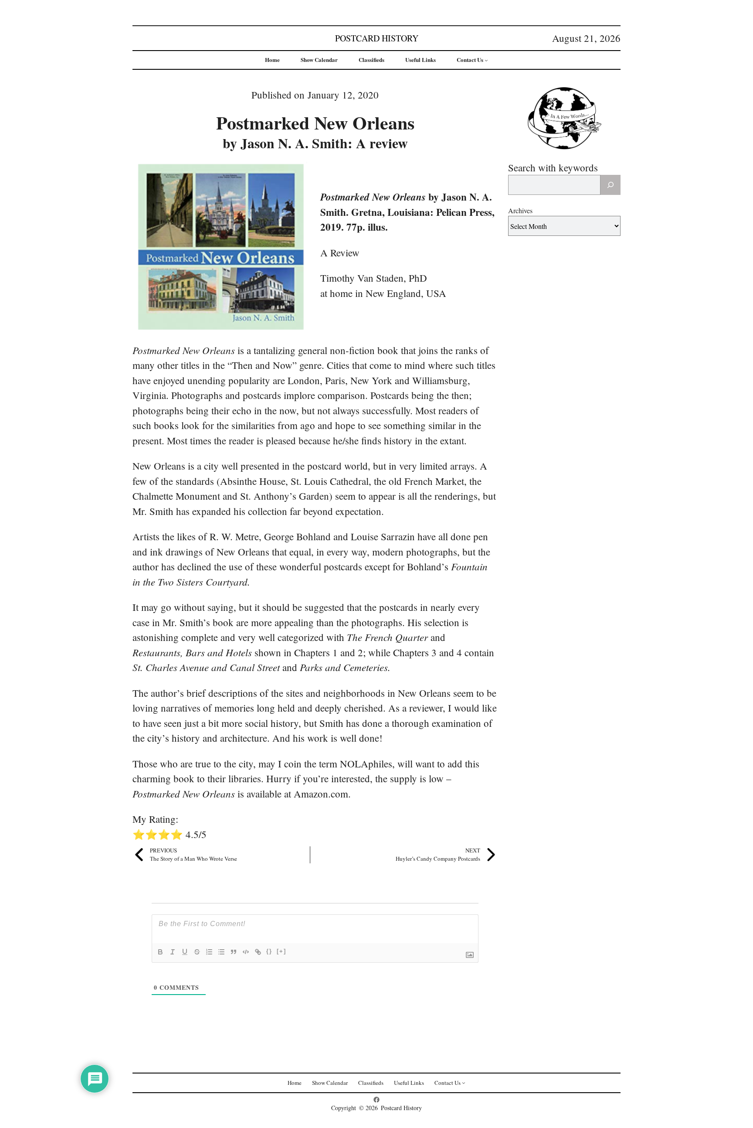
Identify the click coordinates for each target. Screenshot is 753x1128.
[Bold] (160, 952)
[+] (281, 951)
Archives (520, 210)
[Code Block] (246, 952)
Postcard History (376, 38)
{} (269, 951)
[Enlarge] (298, 169)
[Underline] (185, 952)
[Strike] (197, 952)
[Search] (610, 185)
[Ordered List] (209, 952)
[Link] (258, 952)
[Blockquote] (233, 952)
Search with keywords (553, 167)
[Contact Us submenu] (486, 60)
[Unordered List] (221, 952)
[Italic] (172, 952)
